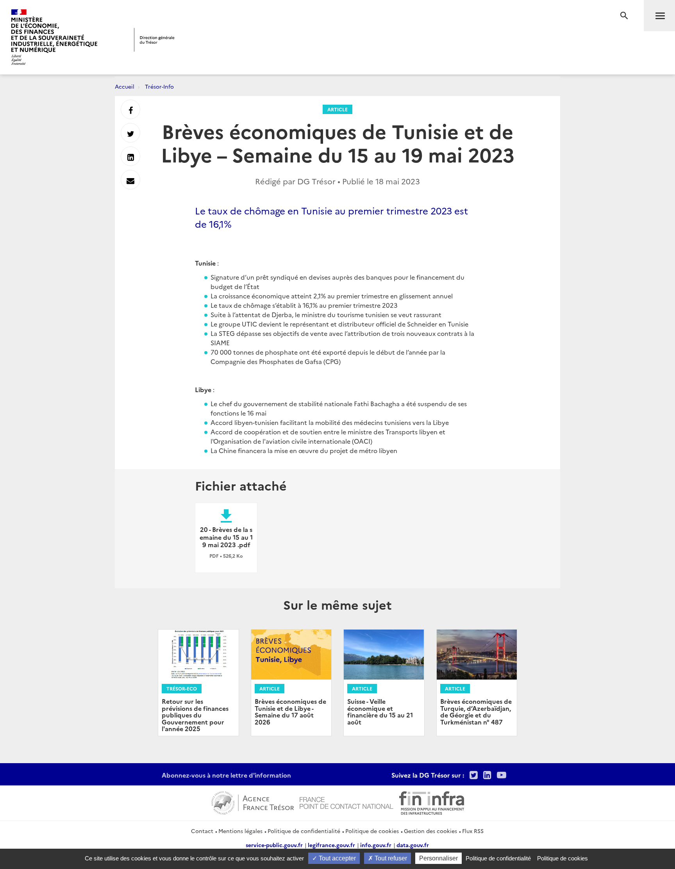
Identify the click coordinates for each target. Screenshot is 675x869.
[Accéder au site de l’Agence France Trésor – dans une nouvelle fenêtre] (252, 802)
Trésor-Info (159, 86)
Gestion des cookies (430, 831)
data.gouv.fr (412, 845)
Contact (202, 831)
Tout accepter (336, 858)
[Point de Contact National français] (346, 802)
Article (337, 109)
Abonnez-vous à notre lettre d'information (226, 775)
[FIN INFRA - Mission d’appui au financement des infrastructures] (431, 802)
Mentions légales (240, 831)
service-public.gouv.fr (274, 845)
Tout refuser (390, 858)
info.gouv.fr (375, 845)
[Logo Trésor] (154, 39)
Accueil (124, 86)
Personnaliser (438, 858)
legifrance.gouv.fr (331, 845)
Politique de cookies (372, 831)
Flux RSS (473, 831)
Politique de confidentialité (304, 831)
